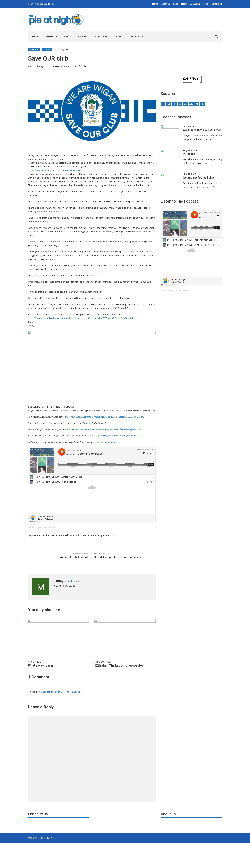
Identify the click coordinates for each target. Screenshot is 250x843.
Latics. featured (59, 535)
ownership (74, 535)
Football (34, 49)
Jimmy (39, 66)
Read (175, 3)
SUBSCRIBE (195, 3)
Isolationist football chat (198, 177)
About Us (165, 3)
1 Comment (53, 66)
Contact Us (216, 3)
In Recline (189, 153)
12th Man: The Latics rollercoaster (118, 665)
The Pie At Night (34, 528)
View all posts (72, 581)
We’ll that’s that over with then (202, 130)
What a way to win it (42, 665)
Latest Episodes (48, 528)
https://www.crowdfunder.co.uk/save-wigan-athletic (54, 170)
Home (155, 3)
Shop (205, 3)
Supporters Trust (106, 535)
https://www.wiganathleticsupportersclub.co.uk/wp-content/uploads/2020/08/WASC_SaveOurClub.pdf (80, 318)
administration (42, 535)
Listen (184, 3)
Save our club (88, 535)
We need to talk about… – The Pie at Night (59, 691)
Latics (47, 49)
